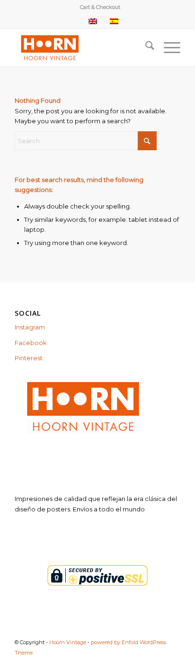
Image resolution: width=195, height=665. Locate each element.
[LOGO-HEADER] (81, 47)
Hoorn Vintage (67, 642)
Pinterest (29, 358)
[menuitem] (100, 7)
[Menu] (167, 47)
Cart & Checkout (100, 7)
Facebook (31, 342)
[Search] (145, 47)
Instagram (30, 327)
